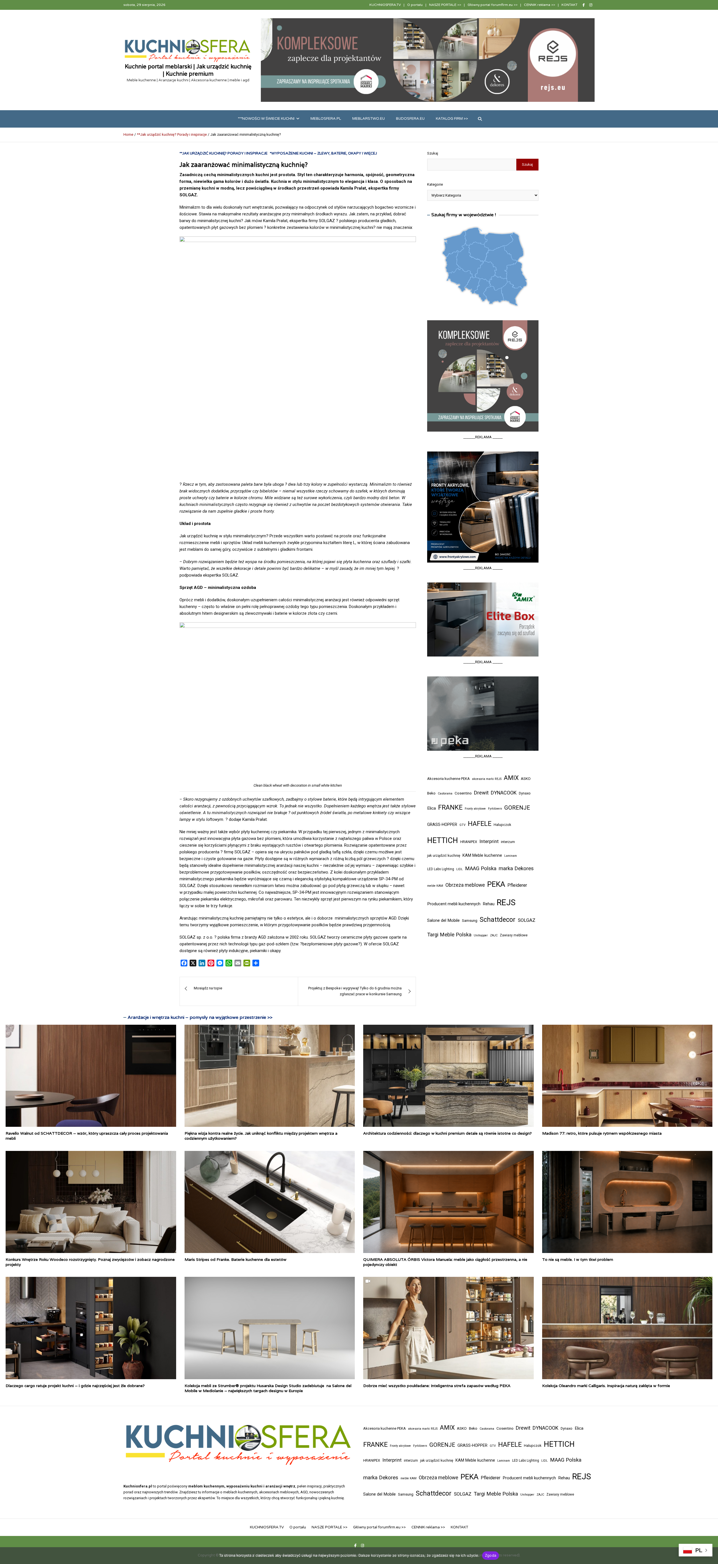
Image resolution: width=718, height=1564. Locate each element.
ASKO (526, 778)
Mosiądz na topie (208, 988)
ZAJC (494, 935)
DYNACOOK (504, 793)
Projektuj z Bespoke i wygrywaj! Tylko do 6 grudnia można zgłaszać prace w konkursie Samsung (355, 991)
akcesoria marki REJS (486, 779)
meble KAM (435, 886)
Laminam (510, 856)
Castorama (445, 793)
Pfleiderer (517, 885)
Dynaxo (525, 793)
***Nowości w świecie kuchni (266, 118)
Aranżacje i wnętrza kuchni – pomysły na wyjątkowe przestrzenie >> (200, 1017)
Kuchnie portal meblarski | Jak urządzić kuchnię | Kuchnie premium (188, 70)
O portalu (415, 5)
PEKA (496, 884)
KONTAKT (569, 5)
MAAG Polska (480, 868)
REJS (506, 902)
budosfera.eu (410, 118)
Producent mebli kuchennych (453, 903)
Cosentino (463, 793)
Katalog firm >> (452, 118)
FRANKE (450, 807)
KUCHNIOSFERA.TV (385, 5)
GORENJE (517, 807)
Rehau (488, 903)
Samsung (469, 920)
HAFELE (479, 824)
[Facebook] (583, 5)
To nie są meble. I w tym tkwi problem (577, 1259)
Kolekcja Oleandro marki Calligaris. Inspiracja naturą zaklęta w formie (606, 1385)
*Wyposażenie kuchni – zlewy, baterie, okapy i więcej (323, 153)
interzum (508, 842)
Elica (431, 808)
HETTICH (442, 840)
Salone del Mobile (443, 920)
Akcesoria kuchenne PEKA (448, 779)
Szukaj (432, 153)
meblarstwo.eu (368, 118)
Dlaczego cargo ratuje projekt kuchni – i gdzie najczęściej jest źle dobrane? (75, 1385)
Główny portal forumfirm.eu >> (492, 5)
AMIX (511, 777)
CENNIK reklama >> (539, 5)
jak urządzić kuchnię (443, 855)
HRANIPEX (468, 842)
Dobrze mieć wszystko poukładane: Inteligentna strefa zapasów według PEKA (436, 1385)
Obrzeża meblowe (465, 885)
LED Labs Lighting (440, 869)
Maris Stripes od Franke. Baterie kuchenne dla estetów (235, 1259)
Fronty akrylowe (475, 808)
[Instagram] (591, 5)
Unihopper (481, 935)
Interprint (489, 841)
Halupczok (502, 825)
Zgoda (490, 1555)
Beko (431, 793)
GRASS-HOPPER (442, 824)
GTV (462, 825)
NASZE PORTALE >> (445, 5)
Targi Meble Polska (449, 935)
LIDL (459, 869)
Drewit (481, 793)
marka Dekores (516, 868)
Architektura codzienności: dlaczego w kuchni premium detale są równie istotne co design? (447, 1133)
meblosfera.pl (325, 118)
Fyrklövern (495, 808)
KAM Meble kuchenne (482, 855)
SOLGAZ (526, 920)
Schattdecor (498, 919)
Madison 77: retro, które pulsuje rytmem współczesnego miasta (602, 1133)
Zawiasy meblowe (514, 935)
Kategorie (435, 184)
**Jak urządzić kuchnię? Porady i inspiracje (224, 153)
